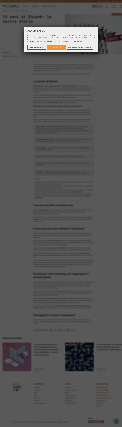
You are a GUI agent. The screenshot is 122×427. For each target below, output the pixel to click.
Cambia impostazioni (36, 47)
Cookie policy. (79, 41)
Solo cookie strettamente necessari (80, 47)
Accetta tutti (56, 47)
